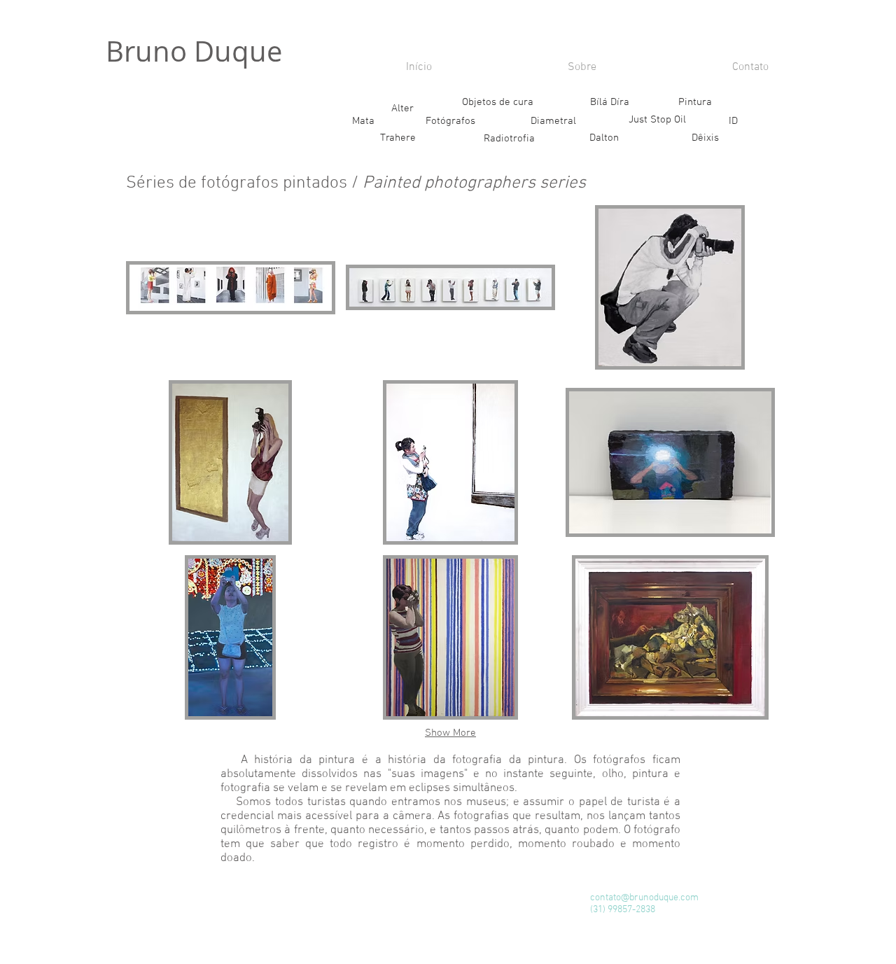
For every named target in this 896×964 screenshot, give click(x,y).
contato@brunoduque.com (644, 898)
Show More (450, 733)
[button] (119, 139)
